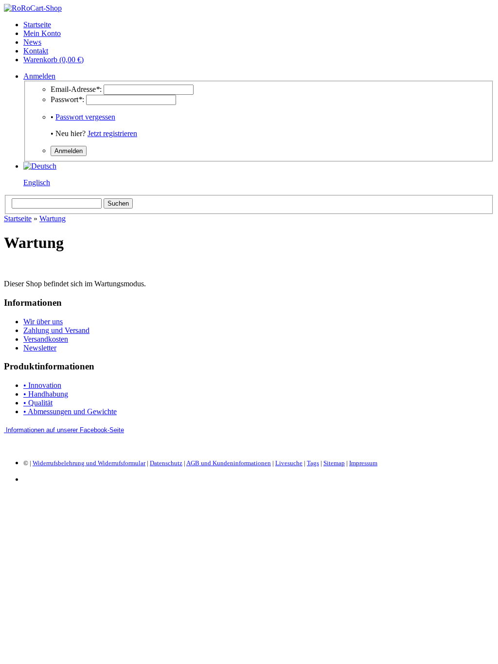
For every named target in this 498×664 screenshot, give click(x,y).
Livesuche (288, 463)
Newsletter (39, 348)
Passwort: (67, 99)
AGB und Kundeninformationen (228, 463)
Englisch (36, 182)
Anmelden (39, 76)
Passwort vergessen (85, 117)
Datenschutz (166, 463)
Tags (313, 463)
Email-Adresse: (76, 89)
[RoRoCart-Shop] (33, 8)
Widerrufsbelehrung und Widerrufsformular (89, 463)
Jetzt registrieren (112, 133)
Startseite (18, 218)
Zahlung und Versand (56, 330)
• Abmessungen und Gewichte (70, 411)
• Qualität (38, 403)
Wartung (52, 218)
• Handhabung (45, 394)
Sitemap (334, 463)
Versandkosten (45, 339)
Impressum (363, 463)
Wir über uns (43, 321)
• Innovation (42, 385)
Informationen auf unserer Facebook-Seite (65, 430)
